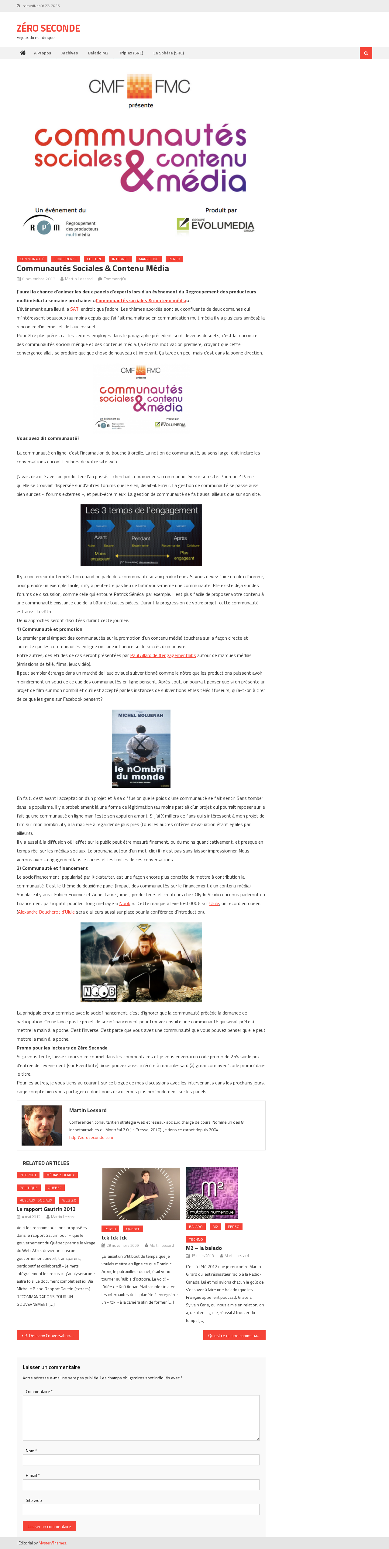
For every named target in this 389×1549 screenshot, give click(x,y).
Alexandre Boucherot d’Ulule (46, 911)
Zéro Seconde (48, 28)
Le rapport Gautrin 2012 (46, 1209)
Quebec (55, 1188)
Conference (65, 259)
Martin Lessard (79, 278)
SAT (74, 309)
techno (196, 1239)
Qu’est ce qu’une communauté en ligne (237, 1335)
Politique (29, 1188)
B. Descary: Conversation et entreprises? (52, 1335)
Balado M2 (98, 53)
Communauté (32, 259)
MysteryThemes (52, 1543)
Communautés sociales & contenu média (141, 300)
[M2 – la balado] (226, 1193)
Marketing (149, 259)
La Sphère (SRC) (168, 53)
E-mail (33, 1475)
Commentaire (39, 1391)
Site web (34, 1500)
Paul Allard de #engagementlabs (163, 655)
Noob (124, 903)
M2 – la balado (204, 1248)
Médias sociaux (60, 1175)
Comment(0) (115, 278)
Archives (69, 53)
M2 (215, 1226)
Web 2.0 (69, 1200)
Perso (174, 259)
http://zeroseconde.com (91, 1137)
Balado (196, 1226)
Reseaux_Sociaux (36, 1200)
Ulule (214, 903)
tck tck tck (114, 1237)
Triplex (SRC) (131, 53)
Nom (31, 1450)
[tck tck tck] (141, 1194)
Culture (94, 259)
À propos (42, 53)
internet (120, 259)
